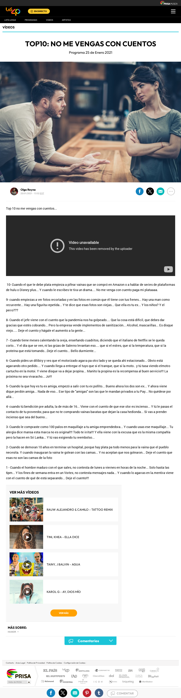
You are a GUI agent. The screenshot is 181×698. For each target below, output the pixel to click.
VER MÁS (64, 613)
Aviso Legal (20, 663)
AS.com (129, 670)
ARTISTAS (66, 20)
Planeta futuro (137, 676)
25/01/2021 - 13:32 (32, 193)
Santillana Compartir (102, 670)
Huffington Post (55, 676)
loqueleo (128, 681)
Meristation (145, 681)
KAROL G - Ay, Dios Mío (64, 592)
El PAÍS (50, 670)
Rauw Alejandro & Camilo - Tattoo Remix (80, 509)
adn (140, 670)
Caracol (153, 670)
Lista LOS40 (10, 20)
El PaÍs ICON (98, 681)
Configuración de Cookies (74, 663)
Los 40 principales (67, 670)
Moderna (65, 681)
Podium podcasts (83, 681)
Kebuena (150, 676)
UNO (74, 676)
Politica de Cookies (54, 663)
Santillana (83, 670)
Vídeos (8, 27)
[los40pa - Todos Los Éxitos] (13, 11)
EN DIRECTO (40, 11)
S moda (112, 681)
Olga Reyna (28, 189)
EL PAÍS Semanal (124, 676)
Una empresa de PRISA (18, 673)
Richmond (48, 681)
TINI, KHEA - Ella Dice (63, 537)
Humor (12, 631)
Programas (31, 20)
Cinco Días (98, 676)
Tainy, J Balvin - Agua (63, 564)
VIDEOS (49, 20)
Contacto (10, 663)
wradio (84, 676)
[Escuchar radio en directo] (32, 11)
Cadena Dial (111, 676)
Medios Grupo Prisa (18, 682)
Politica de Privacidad (36, 663)
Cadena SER (117, 670)
